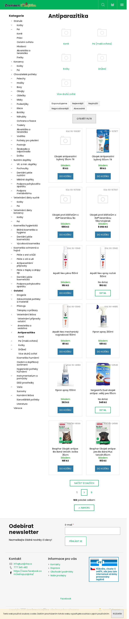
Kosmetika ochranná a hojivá (26, 249)
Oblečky (21, 95)
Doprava (55, 568)
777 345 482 (21, 567)
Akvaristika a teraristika (23, 52)
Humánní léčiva (25, 395)
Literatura (22, 403)
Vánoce (18, 408)
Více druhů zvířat (27, 353)
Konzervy (19, 61)
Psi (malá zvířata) (28, 340)
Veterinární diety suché (26, 197)
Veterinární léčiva (26, 314)
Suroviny (21, 391)
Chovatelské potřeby (25, 74)
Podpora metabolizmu (24, 192)
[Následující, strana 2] (84, 492)
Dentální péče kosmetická (24, 238)
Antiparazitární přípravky (25, 264)
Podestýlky (22, 104)
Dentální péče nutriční (24, 174)
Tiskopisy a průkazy (27, 310)
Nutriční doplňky (22, 160)
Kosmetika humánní (28, 357)
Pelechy (21, 78)
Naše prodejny (58, 575)
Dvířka (20, 155)
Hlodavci (21, 46)
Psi (18, 29)
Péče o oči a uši (25, 259)
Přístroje (21, 306)
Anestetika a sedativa (24, 327)
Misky (20, 99)
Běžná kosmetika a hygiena (27, 231)
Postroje (21, 144)
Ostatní (18, 290)
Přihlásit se (75, 541)
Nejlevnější (77, 103)
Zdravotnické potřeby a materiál (28, 300)
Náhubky (21, 116)
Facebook (65, 598)
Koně (19, 33)
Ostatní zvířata (25, 42)
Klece (20, 108)
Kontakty (55, 564)
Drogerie (21, 295)
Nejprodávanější (60, 108)
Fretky (20, 57)
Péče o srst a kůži (26, 254)
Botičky (21, 112)
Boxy (19, 87)
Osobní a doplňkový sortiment (28, 363)
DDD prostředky (25, 382)
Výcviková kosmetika (28, 243)
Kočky (20, 25)
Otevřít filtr (84, 118)
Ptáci (19, 37)
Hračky (20, 82)
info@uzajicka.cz (23, 563)
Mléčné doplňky (25, 179)
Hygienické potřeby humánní (27, 370)
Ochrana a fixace (26, 120)
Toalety (21, 125)
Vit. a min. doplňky (27, 164)
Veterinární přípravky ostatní (29, 320)
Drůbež (22, 349)
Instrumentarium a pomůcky (27, 377)
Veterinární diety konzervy (23, 211)
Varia (19, 387)
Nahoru (85, 507)
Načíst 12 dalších (84, 483)
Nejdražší (93, 103)
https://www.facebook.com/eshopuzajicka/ (28, 572)
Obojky (20, 91)
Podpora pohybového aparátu (28, 185)
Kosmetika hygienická (26, 225)
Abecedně (79, 108)
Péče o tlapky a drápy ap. (28, 271)
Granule (18, 21)
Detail (102, 293)
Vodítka (21, 136)
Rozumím (117, 613)
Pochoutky (22, 168)
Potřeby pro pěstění (28, 140)
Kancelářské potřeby (28, 399)
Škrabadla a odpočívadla (23, 150)
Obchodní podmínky (61, 571)
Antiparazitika (26, 332)
